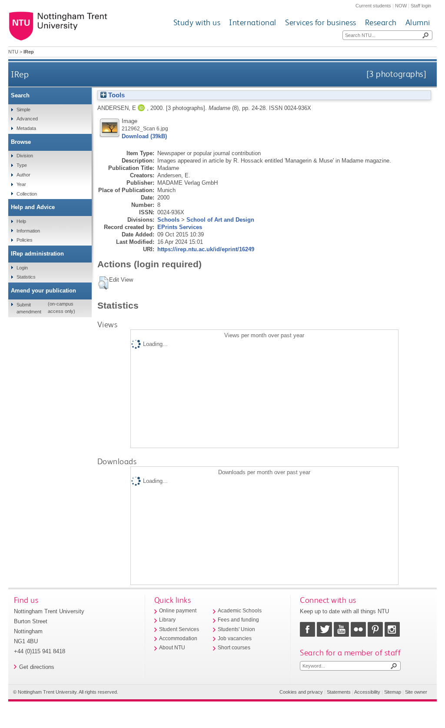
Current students (373, 5)
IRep (20, 74)
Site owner (416, 692)
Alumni (417, 22)
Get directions (36, 667)
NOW (401, 5)
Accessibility (367, 692)
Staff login (421, 5)
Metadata (26, 128)
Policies (25, 240)
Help (21, 221)
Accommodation (178, 638)
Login (22, 267)
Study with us (197, 22)
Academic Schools (240, 610)
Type (22, 165)
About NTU (172, 647)
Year (21, 184)
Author (23, 174)
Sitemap (392, 692)
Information (28, 230)
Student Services (179, 629)
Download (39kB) (144, 136)
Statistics (26, 276)
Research (381, 22)
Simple (23, 109)
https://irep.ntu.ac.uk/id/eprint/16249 (205, 249)
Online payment (177, 610)
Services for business (320, 22)
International (252, 22)
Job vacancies (235, 638)
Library (167, 619)
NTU (13, 51)
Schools (168, 219)
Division (25, 155)
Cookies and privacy (301, 692)
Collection (27, 193)
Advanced (27, 118)
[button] (103, 282)
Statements (339, 692)
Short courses (234, 647)
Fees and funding (238, 619)
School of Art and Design (220, 219)
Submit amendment (29, 308)
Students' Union (236, 629)
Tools (115, 95)
